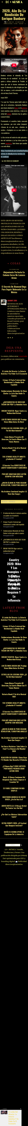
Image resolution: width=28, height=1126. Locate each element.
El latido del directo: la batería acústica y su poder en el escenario (14, 372)
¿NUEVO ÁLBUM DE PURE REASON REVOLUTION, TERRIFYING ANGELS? (14, 483)
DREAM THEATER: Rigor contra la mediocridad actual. (14, 411)
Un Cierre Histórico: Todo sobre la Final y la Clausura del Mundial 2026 (14, 748)
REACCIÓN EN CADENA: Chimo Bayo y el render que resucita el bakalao (14, 758)
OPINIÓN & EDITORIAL (8, 23)
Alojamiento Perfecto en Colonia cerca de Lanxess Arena (14, 275)
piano (16, 108)
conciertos (9, 143)
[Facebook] (8, 338)
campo (9, 114)
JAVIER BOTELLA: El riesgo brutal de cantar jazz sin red (14, 806)
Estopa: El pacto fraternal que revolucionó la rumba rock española (14, 382)
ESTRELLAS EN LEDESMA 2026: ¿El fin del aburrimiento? (14, 429)
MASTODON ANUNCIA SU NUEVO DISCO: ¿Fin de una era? (14, 798)
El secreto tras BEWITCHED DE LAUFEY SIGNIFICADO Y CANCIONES (14, 466)
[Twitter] (10, 338)
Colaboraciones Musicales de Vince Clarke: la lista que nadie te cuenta (14, 393)
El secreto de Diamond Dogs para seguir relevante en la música (14, 289)
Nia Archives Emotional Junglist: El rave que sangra (14, 492)
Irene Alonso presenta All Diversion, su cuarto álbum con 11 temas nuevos (14, 439)
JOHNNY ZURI (11, 22)
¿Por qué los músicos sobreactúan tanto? (14, 815)
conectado (23, 356)
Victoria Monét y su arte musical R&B (14, 449)
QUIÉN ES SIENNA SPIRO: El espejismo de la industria (14, 833)
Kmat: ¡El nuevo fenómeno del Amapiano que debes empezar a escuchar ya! (14, 779)
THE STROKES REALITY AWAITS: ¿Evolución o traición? (14, 457)
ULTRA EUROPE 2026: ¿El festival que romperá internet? (14, 824)
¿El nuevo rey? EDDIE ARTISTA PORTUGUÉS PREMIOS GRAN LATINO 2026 (14, 768)
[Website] (12, 338)
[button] (25, 501)
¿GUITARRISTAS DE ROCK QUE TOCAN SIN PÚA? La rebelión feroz (14, 403)
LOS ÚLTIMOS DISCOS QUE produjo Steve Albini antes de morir (14, 420)
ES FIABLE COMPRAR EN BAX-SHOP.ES (14, 789)
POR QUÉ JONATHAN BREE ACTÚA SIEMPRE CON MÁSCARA (14, 475)
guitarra (24, 108)
